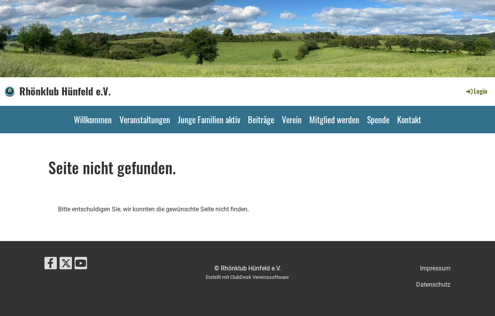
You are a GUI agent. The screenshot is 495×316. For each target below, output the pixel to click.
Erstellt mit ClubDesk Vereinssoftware (247, 277)
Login (480, 91)
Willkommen (93, 119)
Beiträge (261, 119)
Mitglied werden (334, 119)
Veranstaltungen (144, 119)
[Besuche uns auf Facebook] (50, 265)
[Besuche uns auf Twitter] (66, 265)
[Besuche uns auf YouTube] (81, 265)
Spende (378, 119)
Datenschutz (433, 284)
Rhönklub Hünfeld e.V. (65, 91)
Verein (292, 119)
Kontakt (409, 119)
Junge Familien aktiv (209, 119)
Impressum (435, 268)
